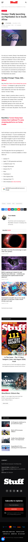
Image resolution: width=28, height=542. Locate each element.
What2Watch (5, 390)
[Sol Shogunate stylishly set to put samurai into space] (6, 424)
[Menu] (2, 2)
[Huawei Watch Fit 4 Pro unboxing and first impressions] (6, 448)
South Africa (19, 203)
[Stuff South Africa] (14, 2)
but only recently (15, 181)
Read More (5, 403)
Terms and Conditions (8, 531)
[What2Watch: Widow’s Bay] (14, 381)
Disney (3, 203)
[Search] (26, 2)
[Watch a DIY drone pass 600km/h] (6, 432)
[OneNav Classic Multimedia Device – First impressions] (6, 440)
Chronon (21, 537)
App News (4, 10)
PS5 (13, 203)
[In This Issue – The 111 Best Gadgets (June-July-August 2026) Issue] (14, 338)
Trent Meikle (8, 23)
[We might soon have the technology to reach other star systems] (14, 241)
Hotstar (9, 203)
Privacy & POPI (20, 531)
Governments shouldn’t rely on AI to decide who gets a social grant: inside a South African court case (13, 299)
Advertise (14, 533)
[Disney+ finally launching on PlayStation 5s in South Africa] (14, 38)
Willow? (4, 80)
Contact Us (6, 533)
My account (21, 533)
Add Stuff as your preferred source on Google (15, 189)
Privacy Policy (13, 514)
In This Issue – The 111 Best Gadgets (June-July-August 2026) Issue (14, 359)
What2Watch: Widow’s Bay (11, 393)
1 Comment (18, 25)
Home (2, 6)
